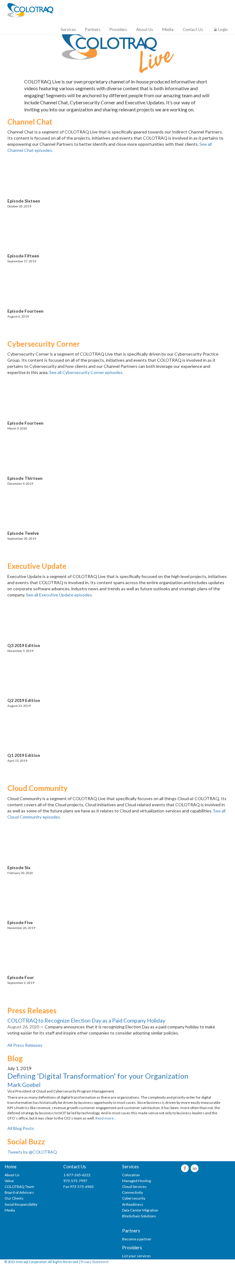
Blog (15, 1058)
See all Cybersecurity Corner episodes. (86, 372)
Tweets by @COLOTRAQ (32, 1151)
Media (167, 29)
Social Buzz (26, 1141)
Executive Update (36, 565)
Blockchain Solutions (139, 1216)
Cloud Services (134, 1186)
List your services (136, 1256)
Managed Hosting (136, 1180)
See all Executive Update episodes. (59, 594)
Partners (92, 29)
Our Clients (14, 1198)
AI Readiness (132, 1204)
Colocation (131, 1175)
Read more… (105, 1118)
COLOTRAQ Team (19, 1186)
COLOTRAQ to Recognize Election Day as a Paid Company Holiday (86, 1020)
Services (68, 29)
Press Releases (32, 1010)
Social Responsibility (21, 1204)
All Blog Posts (20, 1128)
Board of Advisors (19, 1192)
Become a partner (136, 1239)
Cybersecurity (133, 1198)
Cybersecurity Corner (43, 343)
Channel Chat (29, 121)
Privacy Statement (95, 1262)
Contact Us (193, 29)
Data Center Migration (140, 1210)
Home (11, 1166)
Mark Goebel (23, 1084)
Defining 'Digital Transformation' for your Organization (97, 1075)
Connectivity (132, 1192)
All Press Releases (25, 1045)
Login (223, 29)
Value (9, 1180)
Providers (118, 29)
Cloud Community (37, 788)
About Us (144, 29)
